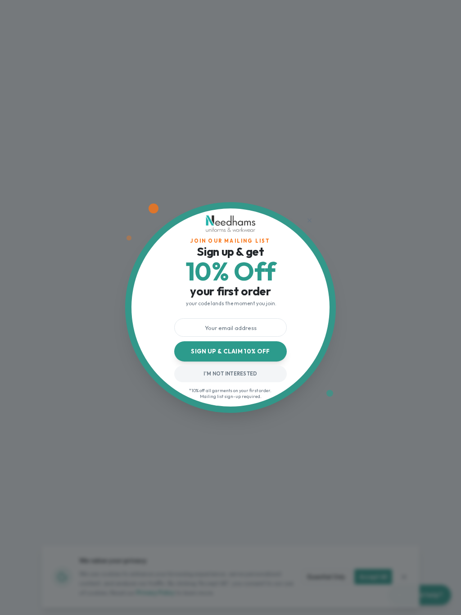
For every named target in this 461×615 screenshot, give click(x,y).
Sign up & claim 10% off (230, 351)
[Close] (309, 220)
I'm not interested (230, 374)
